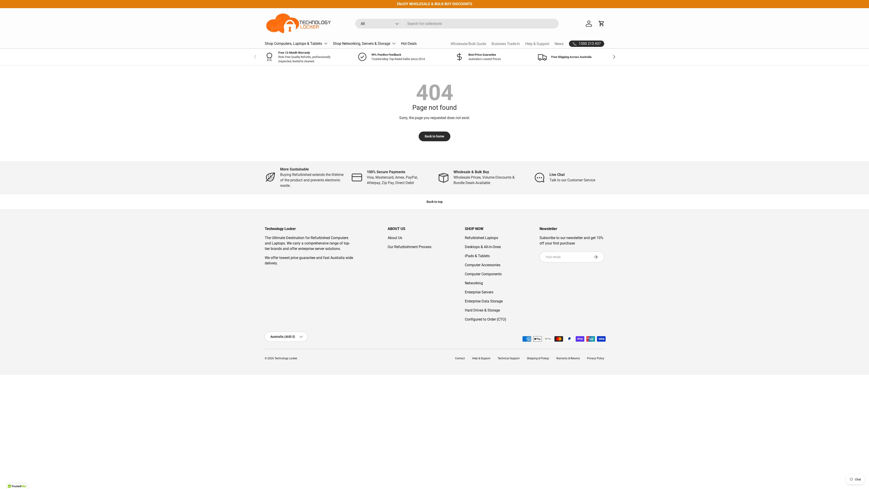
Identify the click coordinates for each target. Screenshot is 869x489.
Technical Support (509, 358)
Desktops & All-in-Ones (483, 247)
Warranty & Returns (568, 358)
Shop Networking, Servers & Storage (361, 43)
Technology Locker (286, 358)
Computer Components (483, 274)
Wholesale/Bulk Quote (468, 44)
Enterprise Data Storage (484, 301)
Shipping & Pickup (538, 358)
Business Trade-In (506, 44)
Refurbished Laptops (481, 238)
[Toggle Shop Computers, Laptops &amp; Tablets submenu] (325, 43)
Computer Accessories (482, 265)
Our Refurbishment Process (409, 247)
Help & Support (537, 44)
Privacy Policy (595, 358)
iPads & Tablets (477, 256)
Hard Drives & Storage (482, 310)
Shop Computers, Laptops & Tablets (293, 43)
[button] (601, 24)
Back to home (434, 136)
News (559, 44)
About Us (395, 238)
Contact (460, 358)
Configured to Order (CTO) (485, 319)
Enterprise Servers (479, 292)
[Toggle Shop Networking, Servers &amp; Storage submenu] (393, 43)
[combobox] (457, 24)
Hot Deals (409, 43)
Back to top (435, 202)
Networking (474, 283)
